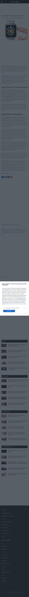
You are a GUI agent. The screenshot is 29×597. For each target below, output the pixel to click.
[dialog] (14, 298)
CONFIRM (9, 322)
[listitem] (14, 296)
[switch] (24, 299)
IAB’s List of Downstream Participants (16, 292)
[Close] (26, 273)
